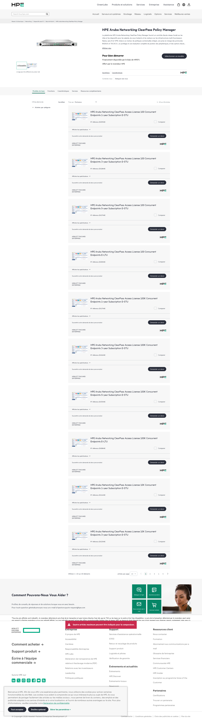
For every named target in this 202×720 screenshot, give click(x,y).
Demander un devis (157, 136)
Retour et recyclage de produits (123, 643)
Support (113, 629)
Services (140, 4)
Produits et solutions (122, 4)
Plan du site (185, 716)
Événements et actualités (123, 666)
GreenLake (102, 4)
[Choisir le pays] (183, 4)
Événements (114, 671)
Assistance (168, 4)
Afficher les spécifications (80, 129)
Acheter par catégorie (42, 107)
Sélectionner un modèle (174, 56)
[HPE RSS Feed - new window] (44, 680)
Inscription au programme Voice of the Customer (170, 680)
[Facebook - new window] (34, 680)
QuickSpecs (106, 72)
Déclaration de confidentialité (56, 703)
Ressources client (163, 629)
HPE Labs (69, 654)
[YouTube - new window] (39, 680)
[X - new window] (18, 680)
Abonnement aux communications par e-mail (171, 646)
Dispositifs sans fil (39, 21)
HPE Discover (115, 676)
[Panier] (178, 4)
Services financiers (161, 658)
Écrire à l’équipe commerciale (24, 660)
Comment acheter (154, 610)
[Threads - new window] (29, 680)
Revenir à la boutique (17, 21)
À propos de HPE (72, 634)
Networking (28, 21)
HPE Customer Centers (163, 668)
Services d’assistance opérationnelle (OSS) (125, 636)
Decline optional (38, 709)
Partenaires (159, 690)
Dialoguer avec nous (121, 78)
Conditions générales (143, 716)
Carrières (69, 644)
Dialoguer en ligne (139, 595)
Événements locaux (117, 681)
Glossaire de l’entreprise (163, 653)
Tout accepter (17, 709)
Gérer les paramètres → (60, 709)
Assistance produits (154, 595)
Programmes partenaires (164, 705)
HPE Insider (158, 673)
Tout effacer (61, 102)
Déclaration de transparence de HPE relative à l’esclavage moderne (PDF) (81, 661)
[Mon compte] (189, 4)
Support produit (24, 651)
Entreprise (154, 4)
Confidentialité (126, 716)
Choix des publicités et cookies (166, 716)
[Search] (47, 14)
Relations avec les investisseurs (79, 668)
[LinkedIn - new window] (13, 680)
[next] (168, 574)
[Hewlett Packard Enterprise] (18, 4)
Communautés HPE (161, 663)
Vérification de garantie (119, 658)
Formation (157, 639)
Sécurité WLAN (50, 21)
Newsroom (114, 686)
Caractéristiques (117, 72)
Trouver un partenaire (162, 700)
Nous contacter (160, 634)
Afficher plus (106, 48)
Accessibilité (70, 639)
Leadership (70, 673)
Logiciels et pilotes (117, 653)
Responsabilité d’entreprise (77, 649)
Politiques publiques (74, 678)
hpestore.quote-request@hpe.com (71, 607)
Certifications (159, 695)
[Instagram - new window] (23, 680)
